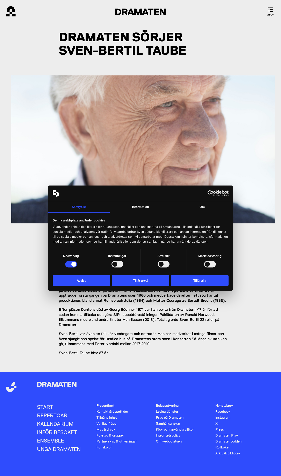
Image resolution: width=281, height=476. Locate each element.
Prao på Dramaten (169, 417)
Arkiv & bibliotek (227, 453)
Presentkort (105, 405)
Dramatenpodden (228, 441)
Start (45, 407)
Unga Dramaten (59, 449)
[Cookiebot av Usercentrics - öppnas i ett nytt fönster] (211, 193)
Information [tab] (140, 207)
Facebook (222, 411)
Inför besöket (57, 432)
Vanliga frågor (107, 423)
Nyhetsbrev (224, 405)
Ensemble (50, 441)
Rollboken (222, 447)
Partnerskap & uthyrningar (116, 441)
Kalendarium (55, 424)
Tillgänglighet (106, 417)
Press (219, 429)
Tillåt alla (199, 280)
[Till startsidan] (11, 11)
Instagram (223, 417)
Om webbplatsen (169, 441)
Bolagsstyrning (167, 405)
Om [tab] (202, 207)
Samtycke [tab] (79, 207)
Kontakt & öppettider (112, 411)
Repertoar (52, 415)
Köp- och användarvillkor (175, 429)
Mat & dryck (105, 429)
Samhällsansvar (168, 423)
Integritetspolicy (168, 435)
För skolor (104, 447)
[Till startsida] (11, 387)
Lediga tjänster (167, 411)
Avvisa (81, 280)
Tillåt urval (140, 280)
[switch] (117, 264)
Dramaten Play (226, 435)
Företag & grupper (110, 435)
